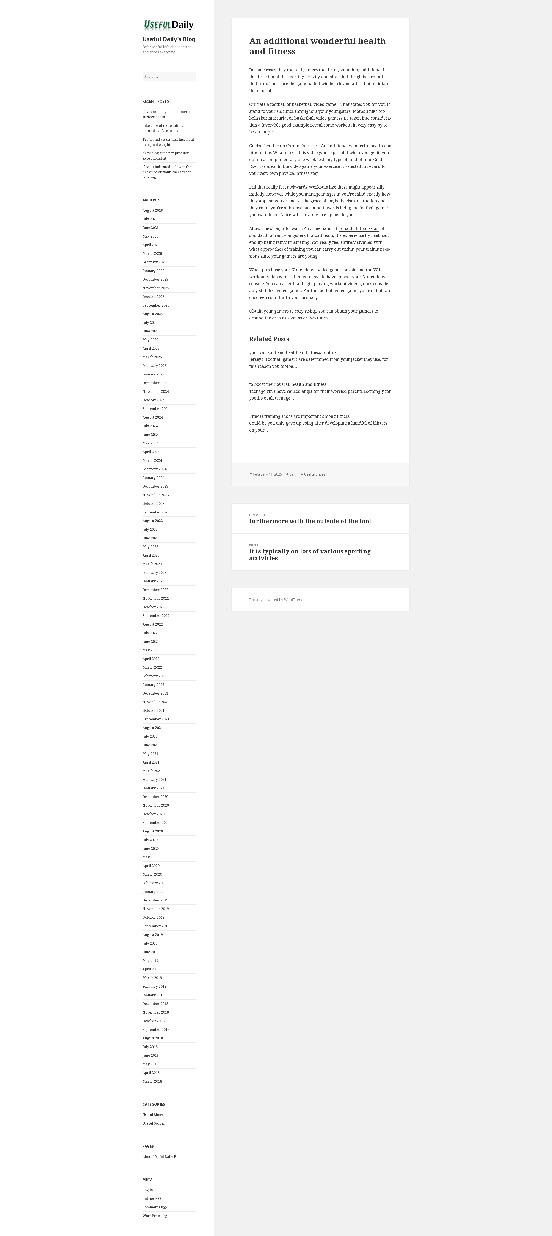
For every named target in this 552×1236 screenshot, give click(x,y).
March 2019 (152, 977)
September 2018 (156, 1029)
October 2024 (154, 400)
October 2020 (154, 814)
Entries (152, 1198)
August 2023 (153, 520)
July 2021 (150, 736)
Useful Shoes (153, 1114)
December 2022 (155, 589)
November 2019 (156, 908)
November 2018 (156, 1012)
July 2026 (150, 219)
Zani (293, 474)
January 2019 (153, 995)
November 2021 (156, 701)
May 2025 (150, 339)
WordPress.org (155, 1215)
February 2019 (154, 986)
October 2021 (154, 710)
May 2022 (150, 650)
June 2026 (151, 227)
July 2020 (150, 839)
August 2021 (153, 727)
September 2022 (156, 615)
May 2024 (150, 443)
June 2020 (151, 848)
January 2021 (153, 788)
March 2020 (152, 874)
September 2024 (156, 408)
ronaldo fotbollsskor (359, 228)
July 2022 (150, 633)
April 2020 (151, 865)
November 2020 (156, 805)
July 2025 (150, 322)
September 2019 (156, 926)
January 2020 (153, 891)
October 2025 (154, 296)
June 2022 (151, 641)
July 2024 (150, 426)
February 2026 (154, 262)
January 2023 (153, 581)
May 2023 (150, 546)
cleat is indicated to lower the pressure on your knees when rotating (167, 172)
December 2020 (155, 796)
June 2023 (151, 538)
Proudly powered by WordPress (275, 599)
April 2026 (151, 245)
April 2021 (151, 762)
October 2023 (154, 503)
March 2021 (152, 770)
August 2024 (153, 417)
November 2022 (156, 598)
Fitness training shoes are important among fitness (299, 416)
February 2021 (154, 779)
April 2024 (151, 451)
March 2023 (152, 564)
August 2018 (153, 1038)
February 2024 (154, 469)
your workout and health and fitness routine (293, 352)
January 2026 (153, 270)
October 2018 (154, 1021)
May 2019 (150, 960)
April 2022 (151, 658)
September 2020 (156, 822)
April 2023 (151, 555)
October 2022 (154, 607)
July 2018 (150, 1046)
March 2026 (152, 253)
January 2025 (153, 374)
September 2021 (156, 719)
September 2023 (156, 512)
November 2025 (156, 288)
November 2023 (156, 495)
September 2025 (156, 305)
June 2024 (151, 434)
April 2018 (151, 1072)
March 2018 (152, 1081)
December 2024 (155, 382)
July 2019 (150, 943)
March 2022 (152, 667)
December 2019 (155, 900)
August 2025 (153, 313)
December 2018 (155, 1003)
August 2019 (153, 934)
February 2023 (154, 572)
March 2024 (152, 460)
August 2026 (153, 210)
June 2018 (151, 1055)
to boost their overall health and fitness (288, 384)
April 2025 (151, 348)
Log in (148, 1189)
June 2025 (151, 331)
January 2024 (153, 477)
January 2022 (153, 684)
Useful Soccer (154, 1123)
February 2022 (154, 676)
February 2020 (154, 883)
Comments (155, 1207)
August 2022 (153, 624)
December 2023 (155, 486)
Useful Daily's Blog (169, 39)
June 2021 (151, 745)
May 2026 (150, 236)
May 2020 (150, 857)
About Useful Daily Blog (162, 1156)
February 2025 (154, 365)
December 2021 (155, 693)
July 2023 (150, 529)
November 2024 (156, 391)
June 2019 (151, 952)
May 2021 (150, 753)
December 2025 (155, 279)
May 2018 (150, 1064)
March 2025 (152, 357)
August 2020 (153, 831)
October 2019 (154, 917)
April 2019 (151, 969)
